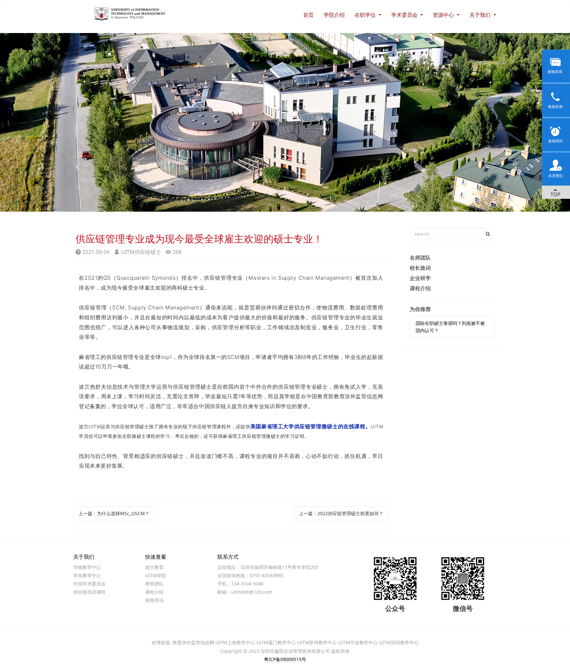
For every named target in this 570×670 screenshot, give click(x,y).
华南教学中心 (87, 567)
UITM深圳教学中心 (399, 642)
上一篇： (114, 513)
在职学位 (366, 14)
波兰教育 (154, 567)
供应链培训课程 (89, 592)
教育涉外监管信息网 (193, 642)
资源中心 (444, 14)
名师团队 (420, 257)
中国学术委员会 (89, 584)
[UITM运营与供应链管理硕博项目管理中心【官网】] (120, 8)
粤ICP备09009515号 (285, 659)
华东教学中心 (87, 575)
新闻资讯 (154, 600)
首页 (308, 14)
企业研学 (420, 278)
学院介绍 (334, 14)
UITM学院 (155, 575)
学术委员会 (405, 14)
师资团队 (154, 584)
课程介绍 (420, 288)
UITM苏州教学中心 (317, 642)
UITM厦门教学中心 (276, 642)
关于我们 (480, 14)
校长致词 (420, 267)
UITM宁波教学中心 (358, 642)
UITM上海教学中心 (235, 642)
